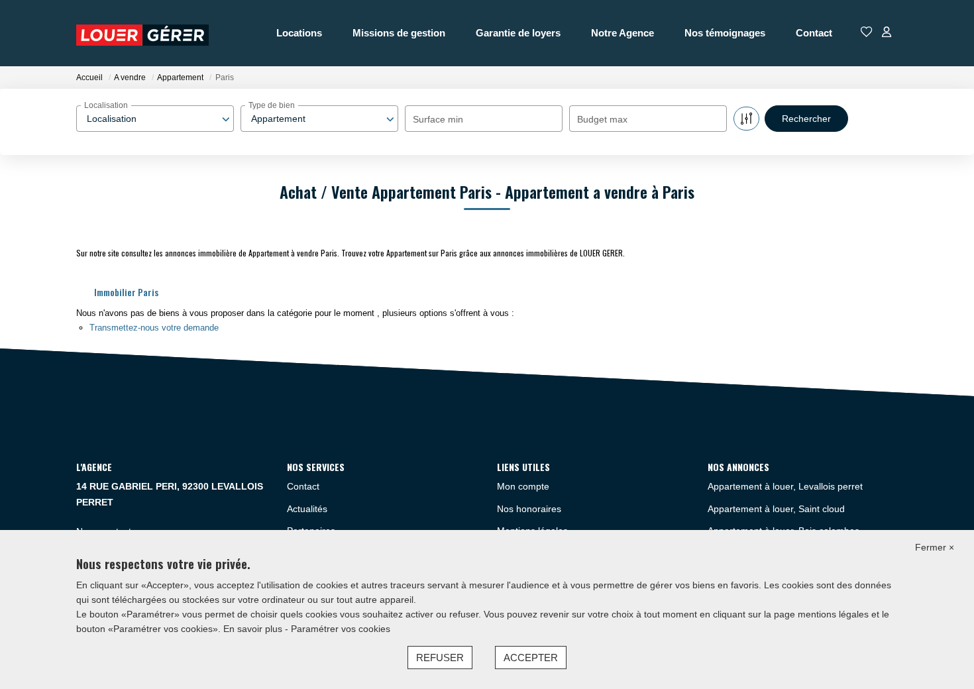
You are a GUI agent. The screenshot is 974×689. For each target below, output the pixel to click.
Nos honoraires (529, 509)
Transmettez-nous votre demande (154, 328)
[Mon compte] (886, 33)
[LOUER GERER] (142, 33)
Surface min (438, 119)
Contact (814, 32)
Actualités (307, 509)
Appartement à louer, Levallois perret (785, 486)
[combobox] (155, 118)
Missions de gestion (398, 32)
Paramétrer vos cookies (340, 628)
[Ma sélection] (867, 33)
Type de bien (271, 105)
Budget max (602, 119)
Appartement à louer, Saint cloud (776, 509)
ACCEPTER (531, 657)
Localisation (106, 105)
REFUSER (440, 657)
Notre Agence (622, 32)
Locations (299, 32)
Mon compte (523, 486)
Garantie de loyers (518, 32)
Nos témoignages (724, 32)
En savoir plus (254, 628)
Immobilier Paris (126, 292)
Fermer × (934, 547)
